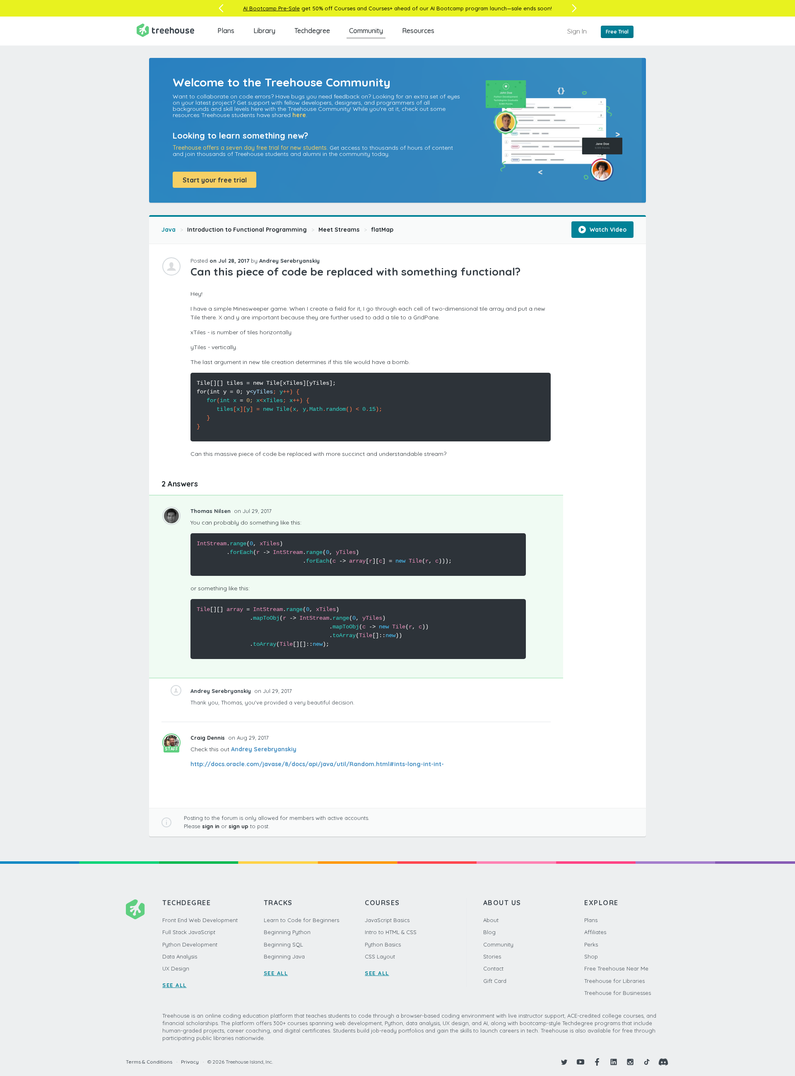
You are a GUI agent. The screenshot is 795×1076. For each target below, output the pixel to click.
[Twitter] (564, 1062)
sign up (238, 826)
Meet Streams (338, 229)
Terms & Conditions (149, 1062)
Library (264, 30)
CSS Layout (380, 956)
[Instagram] (630, 1062)
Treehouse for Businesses (617, 993)
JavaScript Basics (387, 920)
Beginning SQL (283, 944)
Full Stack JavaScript (188, 932)
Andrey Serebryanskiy (263, 749)
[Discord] (663, 1062)
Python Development (189, 944)
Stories (492, 956)
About (491, 920)
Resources (418, 30)
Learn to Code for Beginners (301, 920)
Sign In (577, 31)
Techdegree (312, 30)
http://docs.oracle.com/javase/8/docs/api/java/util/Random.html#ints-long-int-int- (317, 764)
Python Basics (383, 944)
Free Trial (617, 32)
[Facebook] (597, 1062)
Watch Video (607, 229)
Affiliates (595, 932)
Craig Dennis (208, 737)
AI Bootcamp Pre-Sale (271, 8)
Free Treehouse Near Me (616, 968)
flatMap (382, 229)
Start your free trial (215, 180)
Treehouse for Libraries (614, 981)
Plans (225, 30)
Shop (591, 956)
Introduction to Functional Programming (247, 229)
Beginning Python (287, 932)
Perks (591, 944)
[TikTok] (647, 1062)
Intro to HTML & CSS (391, 932)
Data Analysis (179, 956)
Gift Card (494, 981)
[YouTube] (580, 1062)
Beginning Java (284, 956)
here (299, 115)
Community (366, 30)
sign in (210, 826)
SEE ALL (174, 985)
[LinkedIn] (613, 1062)
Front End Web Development (200, 920)
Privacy (190, 1062)
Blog (489, 932)
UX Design (175, 968)
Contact (493, 968)
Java (168, 229)
